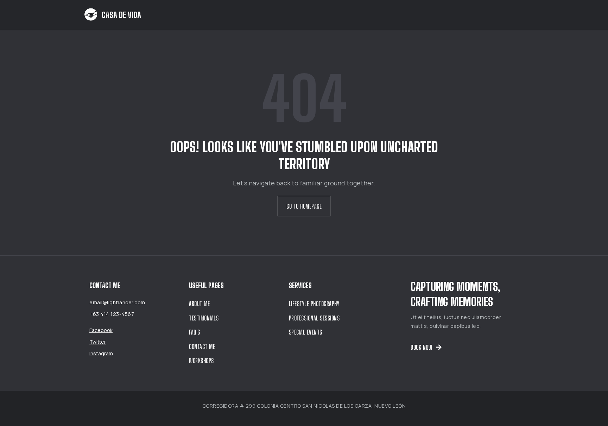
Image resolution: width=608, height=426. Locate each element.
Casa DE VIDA (121, 15)
